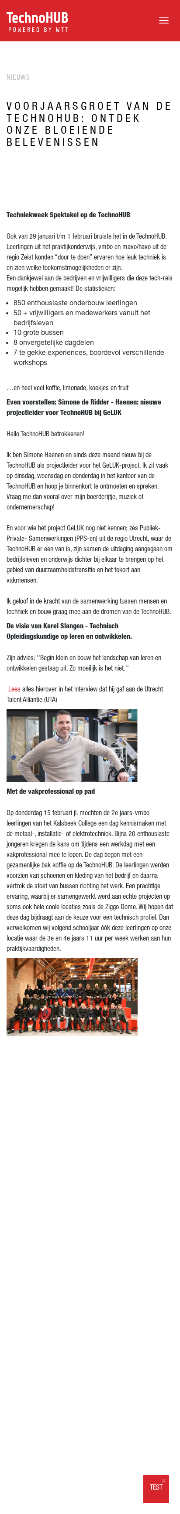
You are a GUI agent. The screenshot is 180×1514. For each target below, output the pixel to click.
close (163, 1480)
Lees (14, 689)
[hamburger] (163, 20)
